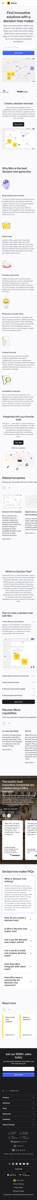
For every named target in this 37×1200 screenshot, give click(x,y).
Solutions (6, 1103)
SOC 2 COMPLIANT (14, 1137)
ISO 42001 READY (14, 1133)
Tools (5, 1108)
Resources (7, 1114)
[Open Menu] (3, 3)
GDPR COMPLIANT (26, 1137)
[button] (33, 676)
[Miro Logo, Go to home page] (12, 3)
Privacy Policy (18, 1187)
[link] (18, 124)
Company (6, 1119)
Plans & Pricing (8, 1125)
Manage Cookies (18, 1191)
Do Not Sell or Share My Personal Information (18, 1195)
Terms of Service (18, 1184)
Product (6, 1097)
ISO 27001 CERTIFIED (25, 1133)
